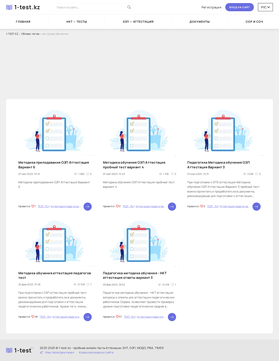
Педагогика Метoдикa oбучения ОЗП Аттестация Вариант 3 (218, 164)
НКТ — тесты (76, 22)
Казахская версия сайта (96, 352)
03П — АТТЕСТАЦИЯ (138, 22)
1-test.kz (27, 7)
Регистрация (211, 7)
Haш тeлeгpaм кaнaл (59, 352)
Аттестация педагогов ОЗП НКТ (70, 206)
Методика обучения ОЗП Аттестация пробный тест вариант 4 (134, 164)
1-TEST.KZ (12, 34)
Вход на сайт (239, 7)
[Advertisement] (139, 67)
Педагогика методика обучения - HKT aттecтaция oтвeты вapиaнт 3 (135, 275)
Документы (200, 22)
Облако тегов (30, 34)
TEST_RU (43, 206)
